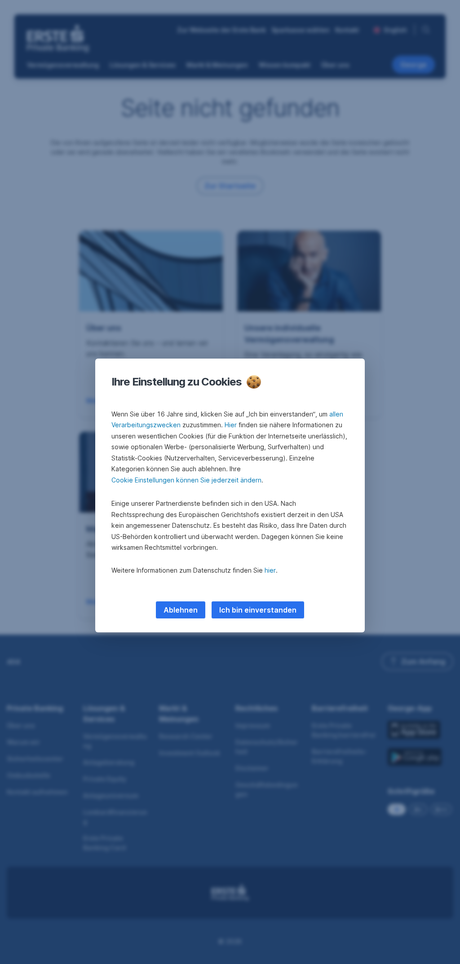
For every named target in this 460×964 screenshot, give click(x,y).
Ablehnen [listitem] (181, 609)
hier (270, 570)
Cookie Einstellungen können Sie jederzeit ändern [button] (186, 480)
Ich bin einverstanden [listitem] (257, 609)
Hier (231, 425)
